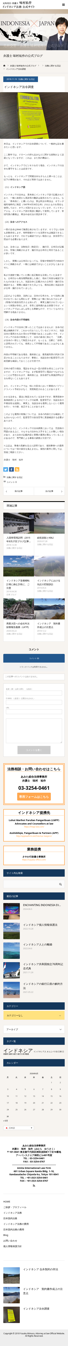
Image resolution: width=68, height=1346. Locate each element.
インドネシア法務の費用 (16, 1224)
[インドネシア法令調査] (11, 1315)
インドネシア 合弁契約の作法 (40, 1269)
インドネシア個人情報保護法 (40, 925)
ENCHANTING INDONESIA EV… (42, 905)
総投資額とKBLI (45, 537)
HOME (6, 1201)
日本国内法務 (10, 1218)
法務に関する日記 (27, 79)
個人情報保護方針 (12, 1246)
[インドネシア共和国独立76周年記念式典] (11, 970)
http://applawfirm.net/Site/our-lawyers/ (34, 836)
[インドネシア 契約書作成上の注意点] (49, 608)
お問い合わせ (10, 1241)
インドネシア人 (40, 1051)
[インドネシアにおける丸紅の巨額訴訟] (49, 566)
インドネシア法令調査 (36, 1308)
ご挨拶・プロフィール (14, 1207)
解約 (11, 1054)
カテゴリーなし (15, 1015)
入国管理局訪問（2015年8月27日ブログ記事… (18, 539)
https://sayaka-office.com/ (34, 859)
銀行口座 (21, 1054)
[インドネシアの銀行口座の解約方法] (11, 990)
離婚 (27, 1054)
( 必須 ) (19, 689)
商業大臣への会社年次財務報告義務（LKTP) (18, 625)
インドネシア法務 (12, 1213)
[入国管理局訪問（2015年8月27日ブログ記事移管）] (18, 523)
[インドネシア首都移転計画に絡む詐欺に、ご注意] (18, 566)
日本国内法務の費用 (13, 1229)
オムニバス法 (52, 1051)
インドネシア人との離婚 (37, 944)
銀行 (15, 1054)
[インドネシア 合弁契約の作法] (11, 1275)
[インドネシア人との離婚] (11, 950)
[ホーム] (4, 65)
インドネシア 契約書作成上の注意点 (48, 625)
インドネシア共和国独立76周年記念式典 (43, 966)
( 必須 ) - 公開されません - (20, 698)
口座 (60, 1051)
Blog (5, 1235)
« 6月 (5, 1120)
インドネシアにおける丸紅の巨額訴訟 (48, 582)
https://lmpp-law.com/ (34, 826)
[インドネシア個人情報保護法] (11, 931)
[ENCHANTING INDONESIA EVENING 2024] (11, 911)
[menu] (63, 4)
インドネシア (18, 1050)
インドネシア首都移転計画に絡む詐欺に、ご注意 (18, 584)
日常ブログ (11, 594)
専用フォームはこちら (34, 797)
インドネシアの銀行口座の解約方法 (43, 986)
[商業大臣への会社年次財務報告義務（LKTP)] (18, 608)
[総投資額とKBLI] (49, 523)
